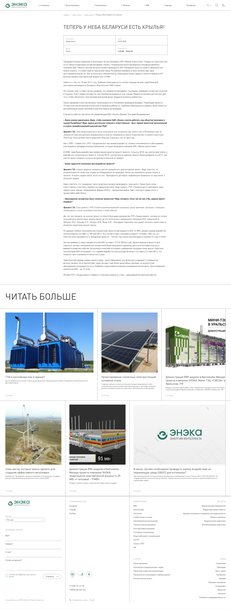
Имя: (7, 535)
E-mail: (8, 552)
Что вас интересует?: (13, 560)
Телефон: (9, 544)
